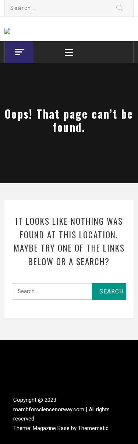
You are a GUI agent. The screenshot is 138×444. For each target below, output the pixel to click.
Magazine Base (52, 428)
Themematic (93, 428)
